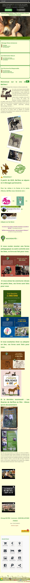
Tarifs (12, 545)
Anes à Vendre (5, 545)
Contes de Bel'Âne (12, 560)
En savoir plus (20, 10)
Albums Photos (5, 560)
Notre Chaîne (19, 560)
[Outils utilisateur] (27, 81)
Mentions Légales (14, 525)
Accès (20, 545)
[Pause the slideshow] (25, 26)
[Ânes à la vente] (19, 169)
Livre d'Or (19, 552)
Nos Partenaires (19, 567)
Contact (5, 552)
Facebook (5, 567)
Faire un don (12, 567)
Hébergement (12, 552)
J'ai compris (8, 10)
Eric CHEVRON (27, 581)
